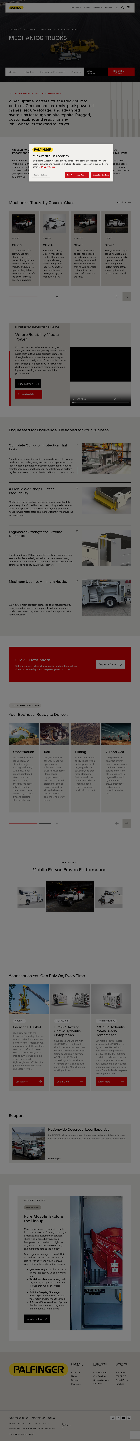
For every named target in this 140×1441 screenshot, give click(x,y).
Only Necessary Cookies (77, 175)
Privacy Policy (48, 166)
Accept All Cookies (101, 175)
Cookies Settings (41, 175)
